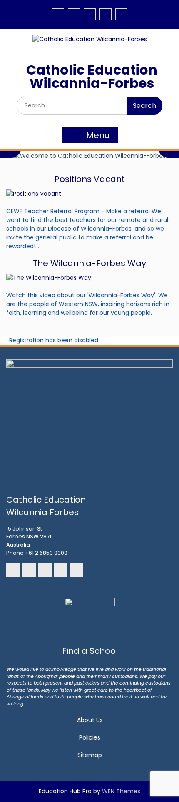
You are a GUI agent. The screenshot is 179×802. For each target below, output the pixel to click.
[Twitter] (121, 14)
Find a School (90, 651)
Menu (97, 135)
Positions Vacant (90, 179)
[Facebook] (58, 14)
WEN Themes (121, 791)
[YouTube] (105, 14)
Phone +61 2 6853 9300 (36, 553)
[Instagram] (74, 14)
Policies (89, 737)
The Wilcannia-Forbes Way (89, 263)
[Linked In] (90, 14)
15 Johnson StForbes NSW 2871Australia (28, 537)
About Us (90, 720)
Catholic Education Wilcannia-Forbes (91, 76)
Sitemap (89, 755)
